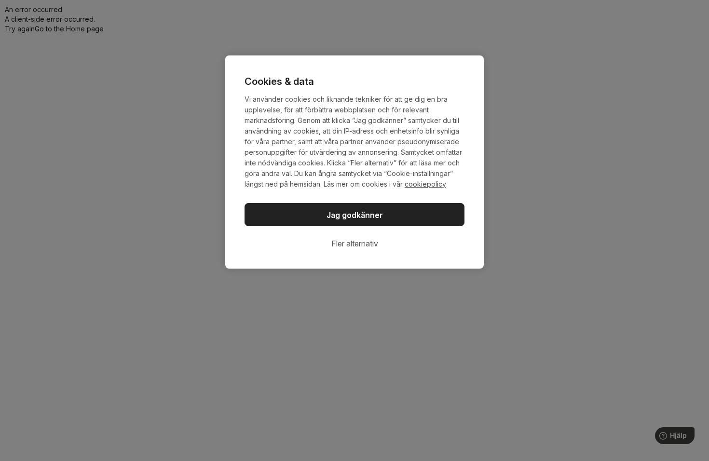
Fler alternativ (354, 243)
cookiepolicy (425, 184)
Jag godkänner (355, 215)
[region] (354, 162)
